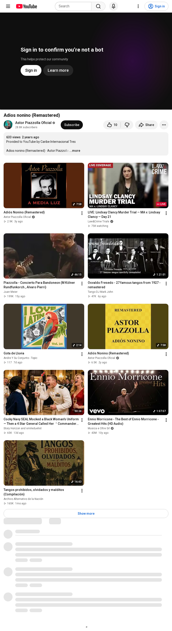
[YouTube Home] (26, 6)
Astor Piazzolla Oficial (33, 123)
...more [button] (74, 150)
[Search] (98, 6)
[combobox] (74, 6)
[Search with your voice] (113, 6)
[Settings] (138, 6)
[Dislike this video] (127, 124)
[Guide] (8, 6)
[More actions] (163, 124)
